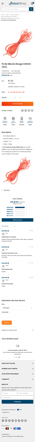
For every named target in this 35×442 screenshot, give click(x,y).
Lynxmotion (5, 71)
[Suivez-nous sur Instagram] (9, 420)
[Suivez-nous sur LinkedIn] (22, 420)
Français (5, 412)
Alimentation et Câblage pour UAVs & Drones (10, 18)
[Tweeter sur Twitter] (29, 110)
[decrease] (10, 97)
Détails (5, 124)
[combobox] (15, 9)
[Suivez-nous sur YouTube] (16, 420)
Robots (7, 14)
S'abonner (17, 401)
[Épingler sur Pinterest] (25, 110)
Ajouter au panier (17, 103)
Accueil (2, 14)
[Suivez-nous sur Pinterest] (12, 420)
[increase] (20, 97)
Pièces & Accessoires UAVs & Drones (9, 16)
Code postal (5, 312)
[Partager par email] (32, 110)
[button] (5, 75)
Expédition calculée (13, 86)
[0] (32, 4)
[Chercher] (31, 9)
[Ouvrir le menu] (2, 3)
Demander (21, 124)
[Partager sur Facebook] (22, 110)
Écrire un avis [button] (17, 220)
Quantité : (4, 97)
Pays (3, 304)
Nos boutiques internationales (9, 409)
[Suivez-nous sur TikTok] (19, 420)
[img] (5, 231)
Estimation (6, 322)
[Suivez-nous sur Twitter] (6, 420)
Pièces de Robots (14, 14)
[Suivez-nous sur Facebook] (3, 420)
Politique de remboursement (9, 330)
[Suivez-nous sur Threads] (25, 420)
